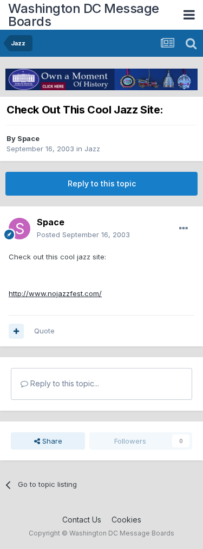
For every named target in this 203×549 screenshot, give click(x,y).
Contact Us (81, 519)
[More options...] (183, 228)
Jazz (92, 148)
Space (28, 138)
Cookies (126, 519)
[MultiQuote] (16, 331)
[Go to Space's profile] (19, 228)
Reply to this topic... (63, 383)
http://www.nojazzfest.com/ (55, 293)
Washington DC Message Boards (83, 15)
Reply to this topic (102, 183)
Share (51, 441)
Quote (44, 330)
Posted (83, 234)
